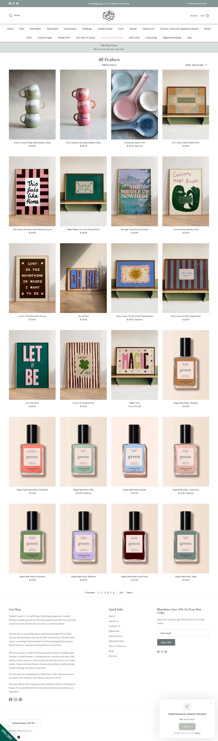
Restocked (52, 28)
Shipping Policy (116, 640)
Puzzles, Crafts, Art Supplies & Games (179, 28)
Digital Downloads (172, 37)
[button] (9, 732)
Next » (130, 592)
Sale (189, 37)
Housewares (70, 28)
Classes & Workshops (112, 37)
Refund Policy (116, 636)
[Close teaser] (18, 737)
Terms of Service (117, 646)
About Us (113, 621)
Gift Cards (134, 37)
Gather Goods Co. (24, 731)
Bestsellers (35, 28)
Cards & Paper (45, 37)
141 (121, 592)
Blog (111, 650)
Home (10, 28)
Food (120, 28)
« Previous (90, 592)
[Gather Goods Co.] (109, 15)
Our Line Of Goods (85, 37)
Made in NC (64, 37)
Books (207, 28)
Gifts (29, 37)
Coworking (151, 37)
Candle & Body (104, 28)
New (21, 28)
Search (112, 616)
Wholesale (114, 631)
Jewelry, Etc (149, 28)
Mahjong (87, 28)
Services (113, 655)
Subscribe (166, 642)
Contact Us (114, 625)
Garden (133, 28)
